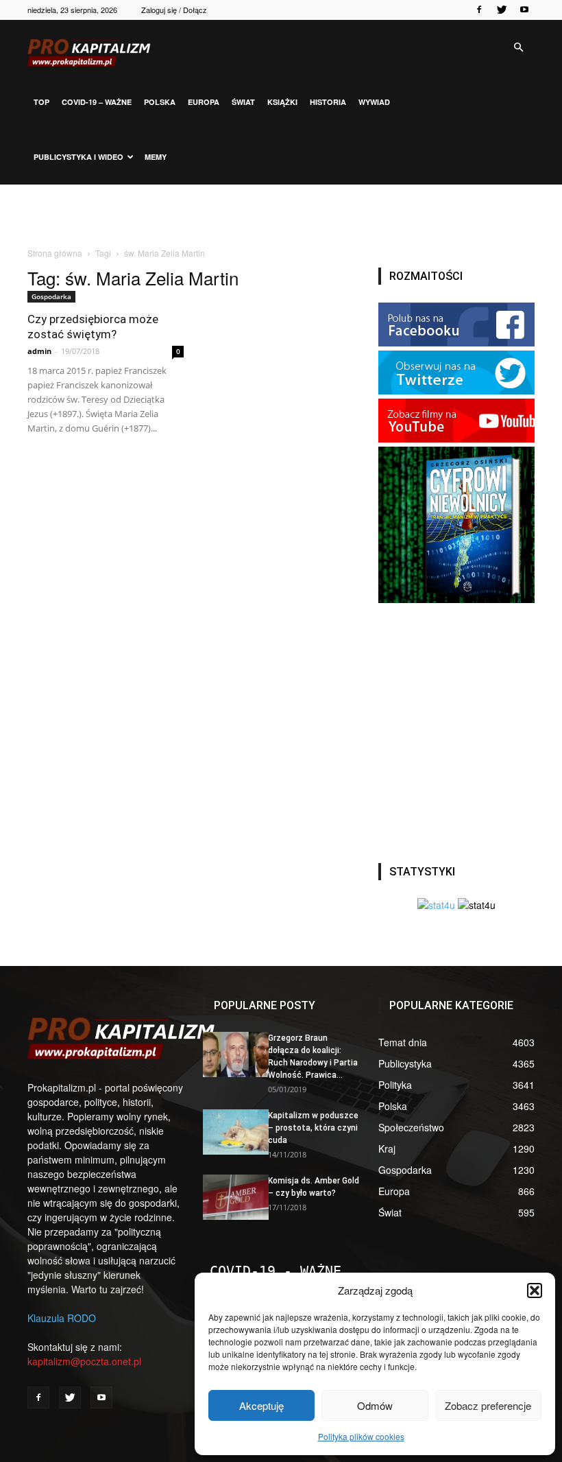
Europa (203, 102)
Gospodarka (51, 296)
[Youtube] (524, 9)
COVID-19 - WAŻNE (275, 1271)
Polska (159, 102)
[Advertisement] (281, 214)
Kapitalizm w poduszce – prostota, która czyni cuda (313, 1128)
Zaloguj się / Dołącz (174, 9)
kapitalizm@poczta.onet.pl (84, 1361)
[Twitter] (501, 9)
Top (41, 102)
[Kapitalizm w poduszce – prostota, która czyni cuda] (230, 1132)
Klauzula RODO (61, 1318)
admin (39, 351)
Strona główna (54, 253)
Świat (243, 102)
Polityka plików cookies (361, 1436)
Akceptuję (261, 1405)
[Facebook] (479, 9)
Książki (282, 102)
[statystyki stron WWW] (436, 905)
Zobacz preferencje (488, 1405)
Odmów (375, 1405)
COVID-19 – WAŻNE (97, 102)
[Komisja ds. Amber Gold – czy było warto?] (230, 1197)
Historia (328, 102)
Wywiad (374, 102)
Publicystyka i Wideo (78, 157)
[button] (534, 1290)
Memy (156, 157)
